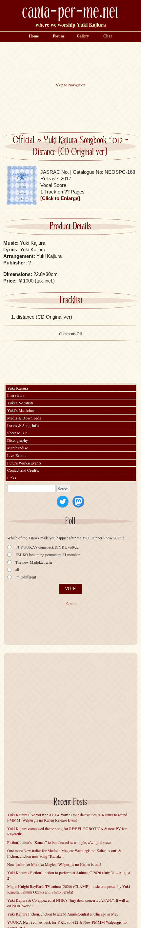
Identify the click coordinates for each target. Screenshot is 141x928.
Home (34, 36)
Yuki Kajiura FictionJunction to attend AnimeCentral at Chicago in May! (63, 914)
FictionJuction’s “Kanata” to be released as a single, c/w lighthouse (59, 842)
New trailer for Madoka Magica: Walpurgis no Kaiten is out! (54, 864)
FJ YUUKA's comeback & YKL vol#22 (47, 547)
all (17, 569)
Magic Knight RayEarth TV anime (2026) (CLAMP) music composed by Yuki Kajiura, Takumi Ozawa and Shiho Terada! (68, 889)
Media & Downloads (24, 417)
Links (11, 477)
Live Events (17, 455)
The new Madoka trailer (33, 562)
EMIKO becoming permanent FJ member (47, 554)
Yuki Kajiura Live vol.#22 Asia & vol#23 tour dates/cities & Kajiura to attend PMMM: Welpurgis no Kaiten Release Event (67, 817)
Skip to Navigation (70, 84)
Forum (58, 36)
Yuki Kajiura (17, 388)
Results (71, 603)
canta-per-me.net (70, 12)
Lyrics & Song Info (23, 425)
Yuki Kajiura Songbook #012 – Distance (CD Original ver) (80, 146)
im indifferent (25, 577)
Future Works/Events (24, 462)
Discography (17, 440)
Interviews (15, 395)
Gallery (83, 36)
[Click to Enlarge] (60, 198)
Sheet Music (17, 432)
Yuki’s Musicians (21, 410)
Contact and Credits (23, 470)
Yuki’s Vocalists (20, 402)
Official (24, 141)
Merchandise (17, 447)
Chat (107, 36)
